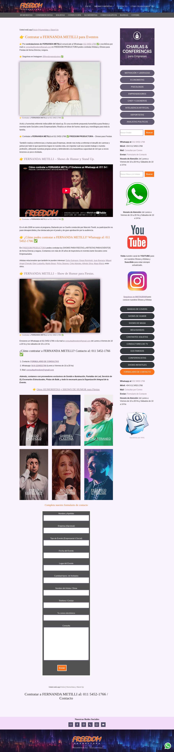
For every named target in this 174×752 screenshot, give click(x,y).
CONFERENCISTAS (44, 15)
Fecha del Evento (66, 551)
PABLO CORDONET (33, 491)
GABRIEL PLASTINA (66, 437)
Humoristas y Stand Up (48, 30)
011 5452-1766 (89, 44)
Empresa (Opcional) (66, 526)
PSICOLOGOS (137, 87)
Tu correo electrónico (66, 613)
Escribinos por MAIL (137, 438)
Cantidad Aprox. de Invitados (66, 576)
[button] (113, 6)
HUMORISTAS (26, 15)
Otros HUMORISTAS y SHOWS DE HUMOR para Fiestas (68, 389)
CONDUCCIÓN (74, 15)
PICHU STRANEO (98, 438)
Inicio (35, 30)
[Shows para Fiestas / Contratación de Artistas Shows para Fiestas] (32, 6)
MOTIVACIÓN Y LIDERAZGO (137, 73)
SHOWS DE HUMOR (137, 316)
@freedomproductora (51, 57)
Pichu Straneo (63, 264)
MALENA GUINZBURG (66, 491)
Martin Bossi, (50, 264)
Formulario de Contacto (137, 155)
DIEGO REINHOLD (33, 437)
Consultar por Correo (133, 150)
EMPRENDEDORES (137, 94)
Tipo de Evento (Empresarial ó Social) (66, 538)
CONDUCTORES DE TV (137, 344)
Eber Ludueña (39, 264)
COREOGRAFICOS (109, 15)
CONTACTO (122, 6)
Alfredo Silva (87, 264)
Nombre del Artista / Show (66, 588)
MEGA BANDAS (137, 330)
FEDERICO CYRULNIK (98, 491)
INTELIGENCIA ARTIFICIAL (137, 108)
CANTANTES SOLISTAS (137, 337)
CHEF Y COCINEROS (137, 101)
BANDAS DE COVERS (137, 309)
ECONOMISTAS (137, 80)
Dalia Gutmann (72, 260)
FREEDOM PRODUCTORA (34, 248)
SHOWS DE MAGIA (137, 323)
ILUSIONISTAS (90, 15)
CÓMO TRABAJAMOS (140, 6)
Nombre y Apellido (66, 514)
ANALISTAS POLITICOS (137, 122)
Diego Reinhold (86, 260)
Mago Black (99, 264)
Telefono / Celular (66, 601)
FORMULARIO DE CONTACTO (137, 372)
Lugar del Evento (66, 563)
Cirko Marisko (75, 264)
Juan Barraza (99, 260)
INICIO (88, 6)
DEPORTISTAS (137, 115)
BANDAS (124, 15)
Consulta (66, 626)
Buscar (149, 133)
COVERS (135, 15)
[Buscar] (152, 6)
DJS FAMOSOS (137, 351)
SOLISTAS (60, 15)
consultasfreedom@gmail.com (38, 47)
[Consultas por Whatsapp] (168, 746)
